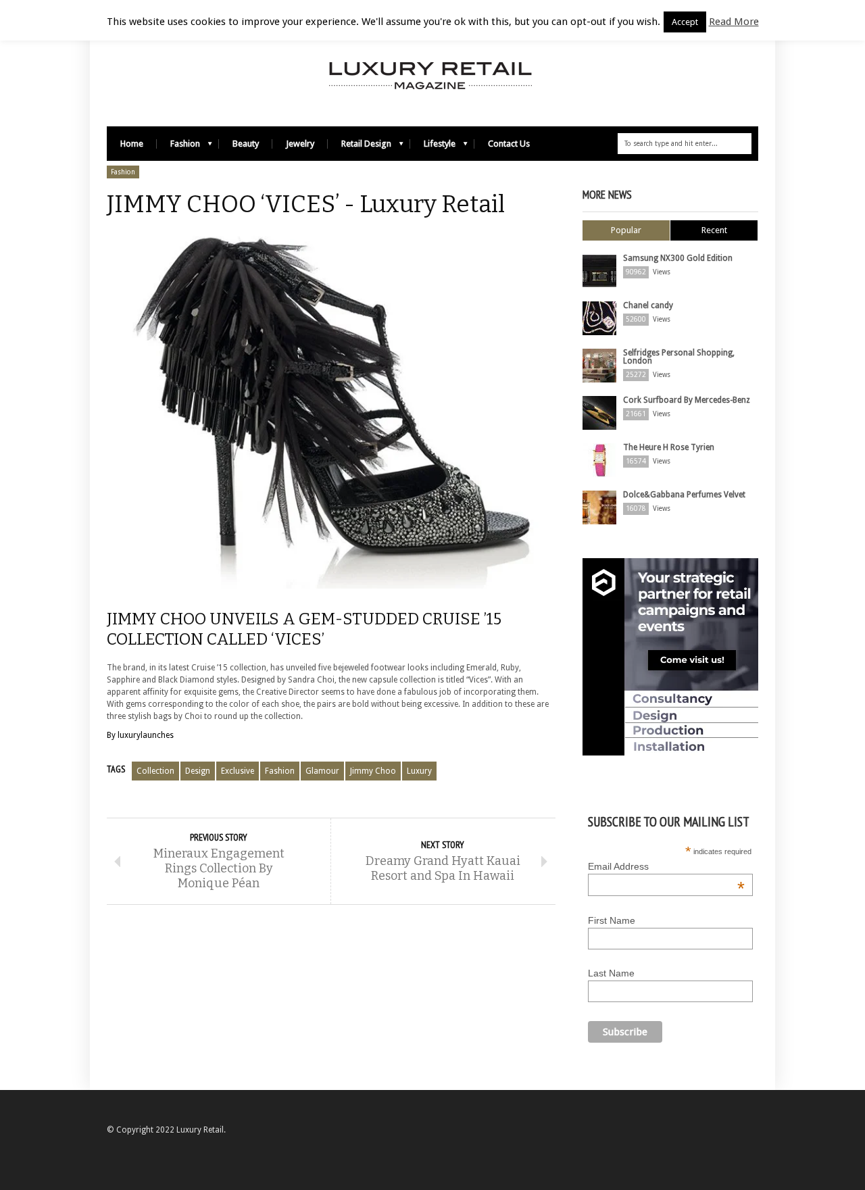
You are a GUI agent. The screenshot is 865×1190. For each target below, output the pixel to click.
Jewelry (300, 144)
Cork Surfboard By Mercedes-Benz (686, 400)
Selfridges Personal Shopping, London (679, 357)
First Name (611, 920)
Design (197, 771)
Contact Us (509, 144)
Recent (714, 230)
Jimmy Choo (373, 771)
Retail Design (359, 147)
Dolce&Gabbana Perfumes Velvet (684, 494)
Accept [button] (685, 22)
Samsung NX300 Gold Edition (678, 258)
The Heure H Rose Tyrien (668, 447)
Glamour (322, 771)
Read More (734, 22)
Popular (626, 230)
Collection (155, 771)
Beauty (245, 144)
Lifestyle (432, 147)
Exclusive (237, 771)
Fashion (178, 147)
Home (131, 144)
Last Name (611, 973)
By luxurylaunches (140, 735)
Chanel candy (648, 305)
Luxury (419, 771)
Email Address (666, 866)
